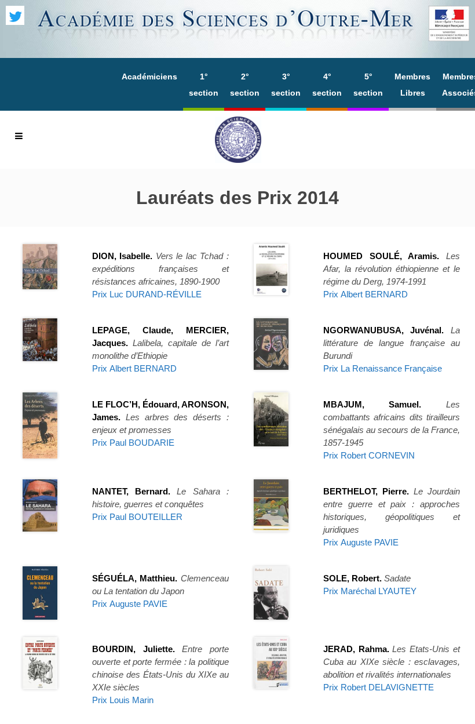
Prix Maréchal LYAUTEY (369, 591)
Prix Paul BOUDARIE (133, 443)
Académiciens (149, 76)
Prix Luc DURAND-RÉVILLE (147, 294)
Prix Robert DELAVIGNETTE (378, 687)
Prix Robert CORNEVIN (369, 455)
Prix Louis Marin (123, 700)
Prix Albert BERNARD (365, 294)
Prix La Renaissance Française (382, 368)
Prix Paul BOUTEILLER (137, 517)
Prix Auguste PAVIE (361, 542)
